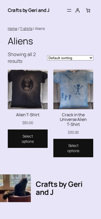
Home (12, 28)
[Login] (77, 10)
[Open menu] (69, 10)
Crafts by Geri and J (28, 10)
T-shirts (26, 28)
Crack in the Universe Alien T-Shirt (73, 119)
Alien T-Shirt (27, 114)
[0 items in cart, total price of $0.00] (88, 10)
